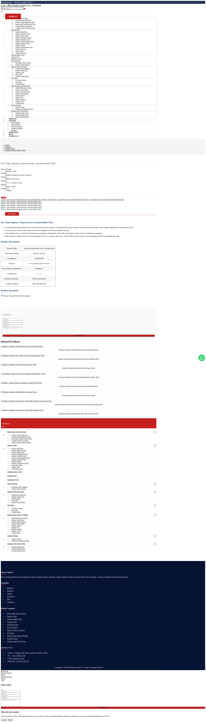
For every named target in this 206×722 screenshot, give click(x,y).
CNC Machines (15, 124)
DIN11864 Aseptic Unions (23, 88)
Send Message (78, 335)
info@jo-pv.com (6, 2)
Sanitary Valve (15, 30)
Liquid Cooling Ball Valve (23, 20)
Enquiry (3, 198)
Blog (8, 599)
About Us (10, 591)
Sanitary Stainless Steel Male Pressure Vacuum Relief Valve (78, 350)
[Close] (2, 689)
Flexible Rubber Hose (22, 115)
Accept (4, 720)
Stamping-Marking (17, 128)
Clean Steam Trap (20, 53)
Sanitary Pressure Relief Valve (24, 41)
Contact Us (14, 136)
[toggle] (2, 11)
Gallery (12, 120)
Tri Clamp (14, 78)
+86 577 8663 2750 (18, 656)
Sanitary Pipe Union (21, 90)
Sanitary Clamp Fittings (22, 92)
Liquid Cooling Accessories (23, 26)
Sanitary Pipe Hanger (21, 93)
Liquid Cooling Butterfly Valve (24, 22)
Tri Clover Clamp (20, 80)
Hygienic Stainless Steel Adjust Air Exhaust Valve (78, 395)
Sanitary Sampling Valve (22, 39)
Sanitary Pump (19, 107)
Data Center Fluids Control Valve (25, 24)
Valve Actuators (16, 61)
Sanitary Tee (19, 97)
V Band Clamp (19, 84)
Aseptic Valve (19, 51)
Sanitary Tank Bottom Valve (24, 47)
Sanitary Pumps (16, 105)
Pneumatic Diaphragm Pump (24, 109)
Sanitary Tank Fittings (22, 76)
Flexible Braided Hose (22, 117)
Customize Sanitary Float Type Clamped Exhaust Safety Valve (78, 377)
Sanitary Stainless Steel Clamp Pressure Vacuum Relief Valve (78, 359)
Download (10, 596)
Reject (10, 720)
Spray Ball (18, 74)
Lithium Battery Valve (18, 55)
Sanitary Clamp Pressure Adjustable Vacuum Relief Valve (79, 386)
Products (13, 16)
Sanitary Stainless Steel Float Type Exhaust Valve (78, 368)
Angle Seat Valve (20, 49)
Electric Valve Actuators (22, 64)
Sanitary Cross (19, 101)
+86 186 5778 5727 (27, 2)
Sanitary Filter (19, 72)
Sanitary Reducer (20, 99)
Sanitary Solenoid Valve (22, 43)
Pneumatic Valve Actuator (23, 63)
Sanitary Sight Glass (21, 70)
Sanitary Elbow (20, 95)
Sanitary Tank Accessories (19, 66)
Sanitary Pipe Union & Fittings (20, 86)
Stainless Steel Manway (22, 68)
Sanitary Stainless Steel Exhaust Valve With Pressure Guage (78, 413)
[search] (25, 8)
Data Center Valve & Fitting (16, 432)
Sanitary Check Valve (21, 36)
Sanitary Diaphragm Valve (23, 37)
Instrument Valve (16, 59)
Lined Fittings (19, 103)
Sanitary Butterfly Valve (22, 34)
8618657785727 (6, 673)
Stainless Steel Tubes (21, 113)
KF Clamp (18, 82)
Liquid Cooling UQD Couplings (25, 28)
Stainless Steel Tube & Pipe (19, 111)
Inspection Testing (16, 126)
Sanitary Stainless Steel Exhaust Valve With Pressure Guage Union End (78, 404)
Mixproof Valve (20, 45)
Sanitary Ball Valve (21, 32)
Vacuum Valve (15, 57)
